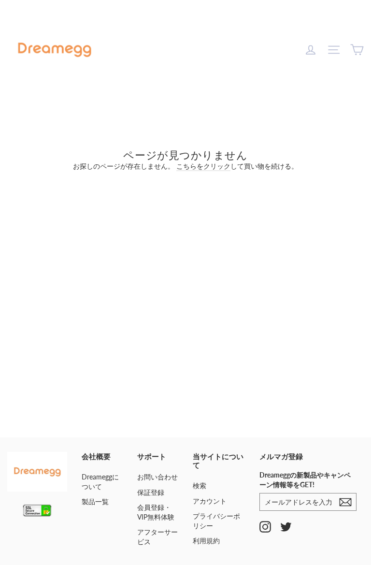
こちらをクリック (203, 166)
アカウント (210, 501)
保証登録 (150, 492)
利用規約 (206, 540)
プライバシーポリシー (216, 521)
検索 (199, 485)
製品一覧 (95, 501)
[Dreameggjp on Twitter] (286, 527)
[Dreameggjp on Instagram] (265, 527)
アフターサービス (157, 537)
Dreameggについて (100, 482)
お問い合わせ (157, 477)
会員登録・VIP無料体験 (155, 512)
